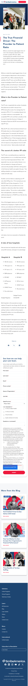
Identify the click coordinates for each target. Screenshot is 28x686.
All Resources (5, 606)
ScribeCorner (5, 619)
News (3, 617)
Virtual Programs (6, 594)
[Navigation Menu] (2, 2)
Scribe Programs (6, 591)
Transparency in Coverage (14, 673)
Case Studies (5, 611)
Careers (4, 629)
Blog (3, 609)
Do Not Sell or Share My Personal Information (14, 676)
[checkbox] (14, 413)
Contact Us (4, 632)
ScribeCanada (5, 640)
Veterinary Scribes (6, 597)
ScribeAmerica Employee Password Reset (14, 668)
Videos (3, 614)
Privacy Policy (14, 671)
